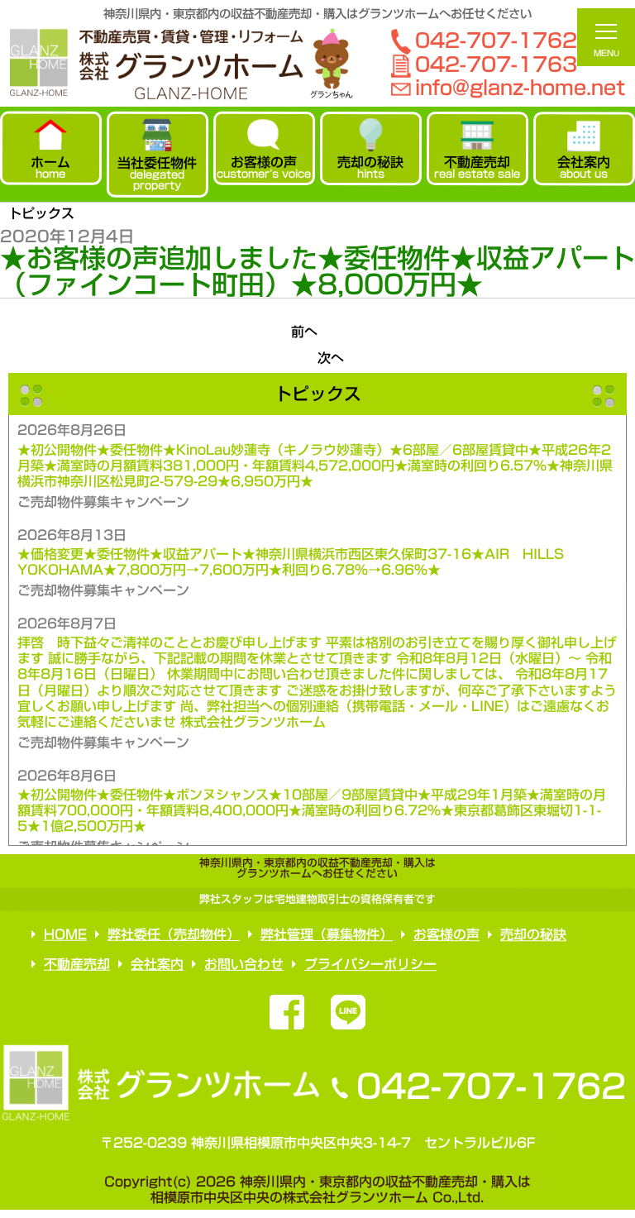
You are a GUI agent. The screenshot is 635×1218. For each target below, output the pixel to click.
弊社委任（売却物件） (173, 934)
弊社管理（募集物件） (326, 934)
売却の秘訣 (533, 934)
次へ (331, 358)
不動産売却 (77, 964)
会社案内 (157, 964)
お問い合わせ (244, 964)
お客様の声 (446, 934)
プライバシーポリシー (370, 964)
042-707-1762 (490, 1086)
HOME (65, 934)
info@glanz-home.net (520, 88)
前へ (304, 331)
